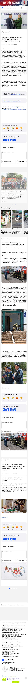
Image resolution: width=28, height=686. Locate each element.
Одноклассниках (12, 109)
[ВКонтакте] (4, 140)
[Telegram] (11, 140)
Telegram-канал (19, 107)
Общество (6, 32)
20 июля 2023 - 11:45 (5, 44)
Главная (3, 604)
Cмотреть (15, 682)
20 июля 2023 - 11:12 (5, 473)
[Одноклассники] (7, 140)
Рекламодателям (21, 604)
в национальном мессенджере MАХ (12, 100)
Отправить (21, 161)
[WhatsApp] (14, 140)
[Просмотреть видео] (6, 219)
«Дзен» (20, 109)
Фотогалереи (11, 604)
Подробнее (4, 517)
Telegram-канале (15, 94)
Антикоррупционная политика (9, 675)
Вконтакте (4, 109)
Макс (24, 109)
